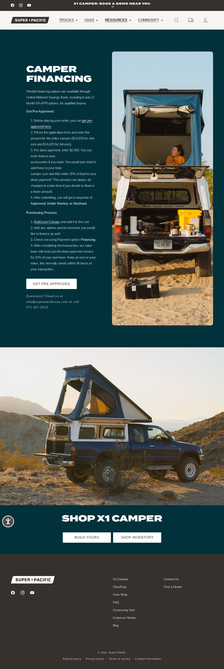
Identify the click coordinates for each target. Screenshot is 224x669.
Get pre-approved (51, 284)
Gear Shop (120, 594)
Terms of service (120, 658)
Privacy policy (95, 658)
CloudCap (119, 587)
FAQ (116, 602)
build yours (87, 537)
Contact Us (171, 579)
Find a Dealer (173, 587)
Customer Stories (124, 617)
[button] (68, 20)
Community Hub (124, 610)
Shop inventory (137, 537)
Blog (116, 625)
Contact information (148, 658)
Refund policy (72, 658)
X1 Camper (120, 579)
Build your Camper (47, 222)
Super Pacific (117, 652)
